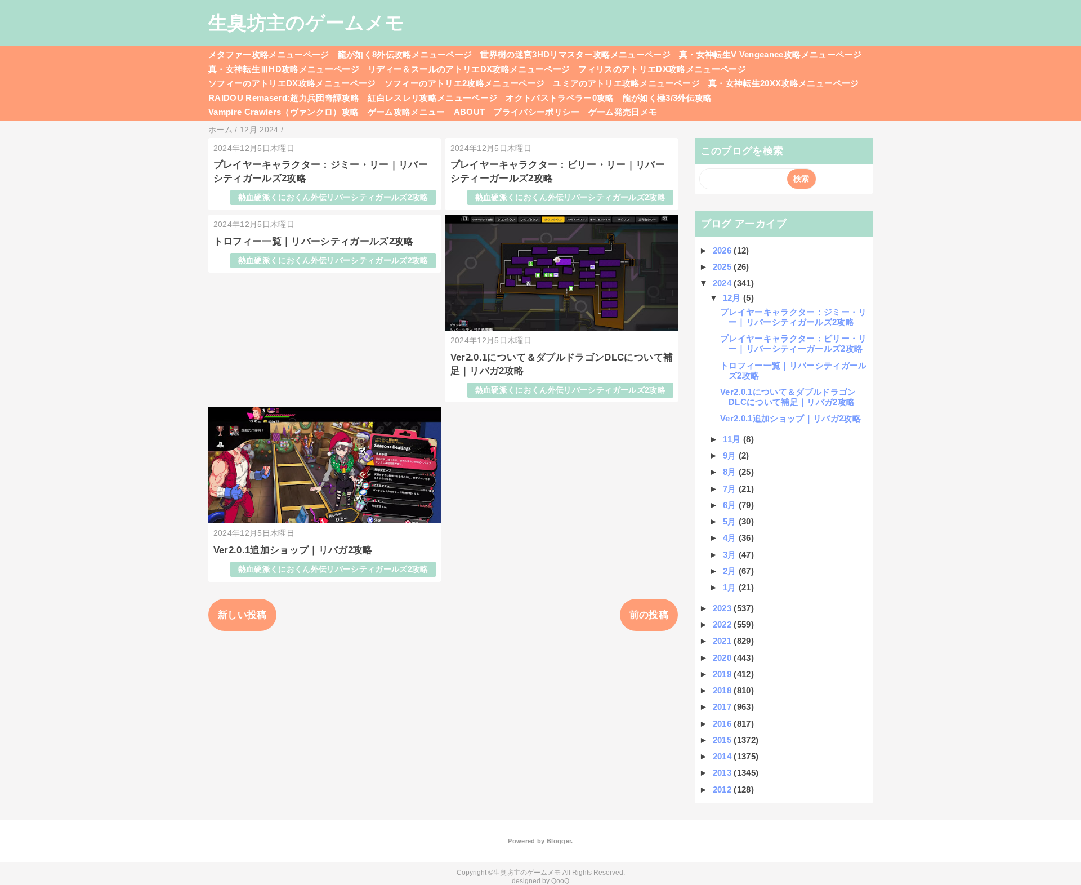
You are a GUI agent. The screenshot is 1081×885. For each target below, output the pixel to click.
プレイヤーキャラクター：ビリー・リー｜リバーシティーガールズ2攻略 (793, 343)
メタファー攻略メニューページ (268, 54)
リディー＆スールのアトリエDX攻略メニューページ (469, 69)
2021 (723, 641)
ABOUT (469, 112)
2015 (723, 740)
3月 (731, 554)
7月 (731, 488)
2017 (723, 706)
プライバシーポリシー (536, 112)
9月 (731, 455)
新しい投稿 (242, 615)
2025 (723, 267)
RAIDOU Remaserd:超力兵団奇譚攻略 (283, 98)
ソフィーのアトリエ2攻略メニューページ (464, 83)
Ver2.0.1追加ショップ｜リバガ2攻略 (293, 550)
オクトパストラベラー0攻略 (560, 98)
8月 (731, 472)
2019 (723, 674)
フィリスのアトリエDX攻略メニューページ (662, 69)
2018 (723, 690)
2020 (723, 657)
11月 (733, 439)
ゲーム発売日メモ (623, 112)
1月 (731, 587)
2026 (723, 250)
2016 (723, 723)
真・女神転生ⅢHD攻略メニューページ (283, 69)
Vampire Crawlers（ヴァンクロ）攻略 (283, 112)
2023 (723, 608)
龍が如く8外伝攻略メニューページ (405, 54)
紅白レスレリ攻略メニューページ (432, 98)
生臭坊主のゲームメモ (306, 22)
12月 (733, 298)
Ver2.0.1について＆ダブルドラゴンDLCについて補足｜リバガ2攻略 (788, 397)
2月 (731, 571)
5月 (731, 521)
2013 (723, 772)
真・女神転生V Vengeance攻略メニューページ (770, 54)
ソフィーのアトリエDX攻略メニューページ (292, 83)
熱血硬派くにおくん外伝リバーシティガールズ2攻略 (333, 197)
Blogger (559, 841)
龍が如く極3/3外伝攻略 (667, 98)
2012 (723, 789)
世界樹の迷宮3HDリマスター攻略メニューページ (575, 54)
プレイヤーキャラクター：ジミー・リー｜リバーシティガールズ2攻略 (793, 317)
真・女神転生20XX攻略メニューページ (783, 83)
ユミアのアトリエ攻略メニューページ (626, 83)
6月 (731, 505)
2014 (723, 756)
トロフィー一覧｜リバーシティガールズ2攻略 (313, 241)
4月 (731, 537)
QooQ (560, 881)
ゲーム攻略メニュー (406, 112)
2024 (723, 283)
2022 (723, 624)
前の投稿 (648, 615)
